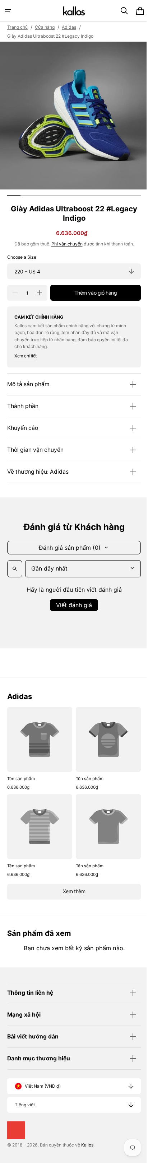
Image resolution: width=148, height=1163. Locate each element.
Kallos (87, 1145)
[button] (8, 11)
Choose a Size (21, 257)
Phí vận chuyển (64, 244)
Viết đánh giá (71, 605)
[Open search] (14, 568)
